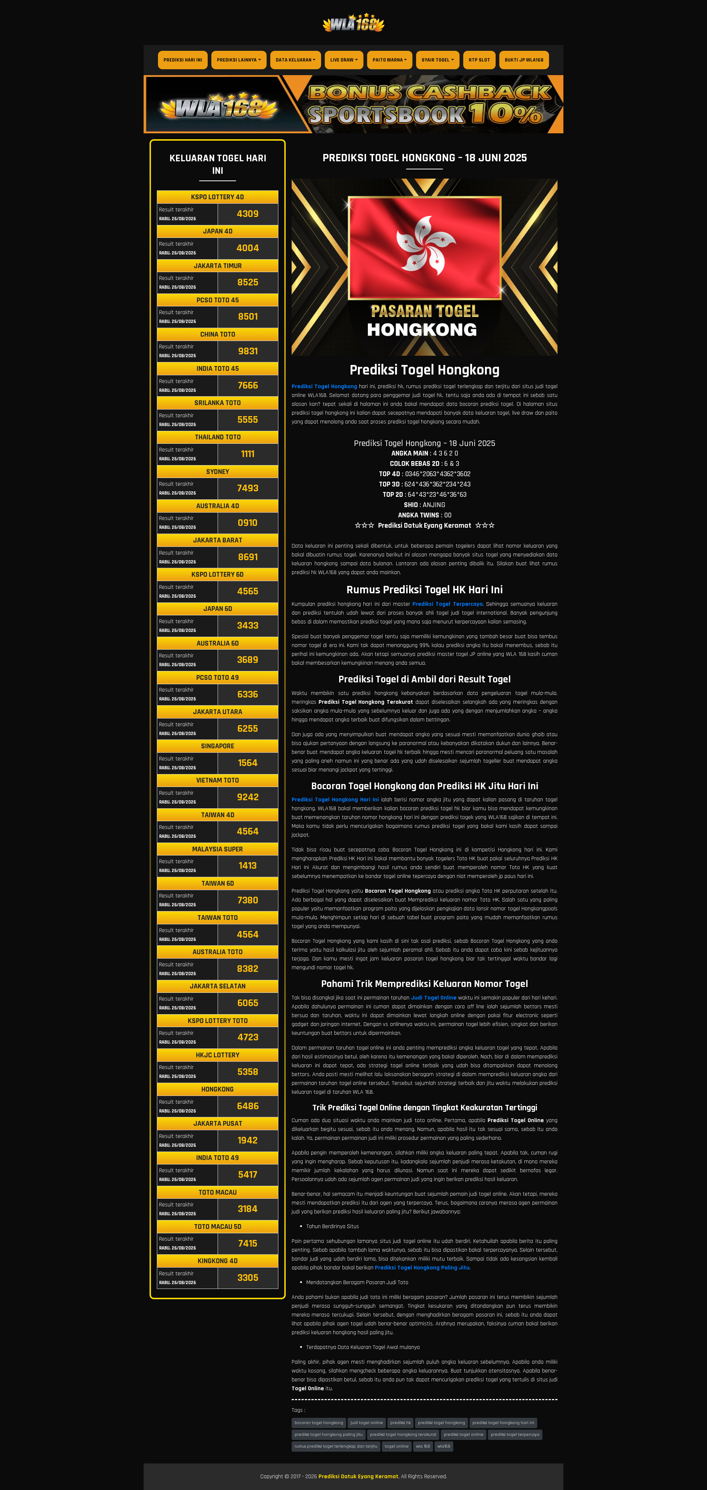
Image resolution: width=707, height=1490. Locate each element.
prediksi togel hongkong (441, 1423)
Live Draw (342, 60)
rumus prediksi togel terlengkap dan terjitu (336, 1446)
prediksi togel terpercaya (515, 1434)
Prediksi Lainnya (237, 60)
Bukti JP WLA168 (524, 60)
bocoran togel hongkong (319, 1423)
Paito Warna (388, 60)
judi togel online (367, 1423)
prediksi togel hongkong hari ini (503, 1423)
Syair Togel (436, 60)
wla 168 (423, 1446)
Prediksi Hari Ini (182, 60)
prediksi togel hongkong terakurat (403, 1434)
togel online (397, 1446)
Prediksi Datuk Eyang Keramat (358, 1476)
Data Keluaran (294, 60)
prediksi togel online (463, 1434)
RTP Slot (479, 60)
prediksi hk (400, 1423)
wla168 (443, 1446)
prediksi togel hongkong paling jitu (329, 1434)
